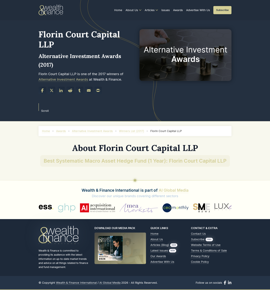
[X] (51, 90)
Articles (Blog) (159, 245)
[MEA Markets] (124, 207)
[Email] (89, 90)
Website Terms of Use (205, 245)
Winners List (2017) (131, 131)
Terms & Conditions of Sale (209, 250)
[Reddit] (70, 90)
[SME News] (187, 207)
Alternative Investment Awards (63, 79)
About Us (132, 10)
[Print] (98, 90)
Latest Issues (159, 250)
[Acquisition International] (83, 207)
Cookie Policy (200, 261)
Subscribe (197, 239)
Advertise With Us (198, 10)
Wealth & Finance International (76, 282)
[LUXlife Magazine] (214, 207)
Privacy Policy (200, 256)
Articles (150, 10)
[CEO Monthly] (161, 207)
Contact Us (198, 233)
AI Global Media (174, 190)
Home (118, 10)
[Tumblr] (79, 90)
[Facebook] (42, 90)
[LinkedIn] (61, 90)
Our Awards (158, 256)
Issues (165, 10)
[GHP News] (52, 207)
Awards (178, 10)
